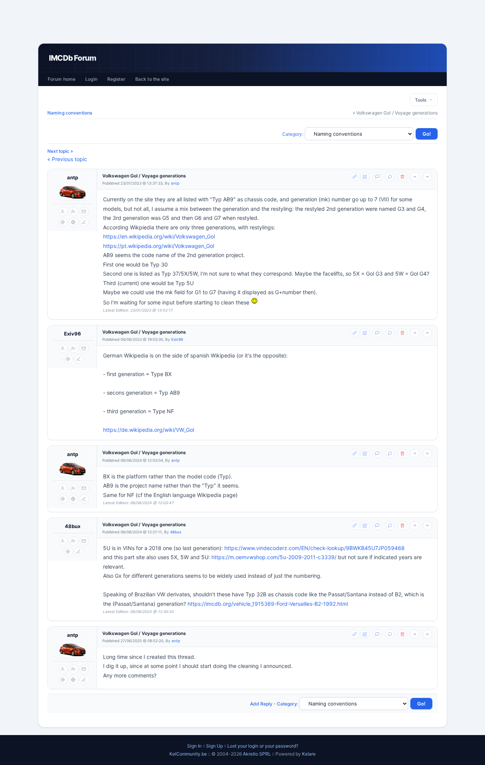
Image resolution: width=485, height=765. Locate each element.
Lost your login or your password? (262, 746)
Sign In (194, 746)
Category (292, 134)
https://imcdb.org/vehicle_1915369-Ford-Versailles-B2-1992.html (268, 603)
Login (91, 79)
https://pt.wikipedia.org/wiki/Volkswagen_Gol (158, 246)
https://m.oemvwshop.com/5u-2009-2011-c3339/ (273, 557)
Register (116, 79)
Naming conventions (69, 113)
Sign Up (214, 746)
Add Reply (261, 704)
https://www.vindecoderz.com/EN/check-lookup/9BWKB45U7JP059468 (314, 548)
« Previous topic (67, 159)
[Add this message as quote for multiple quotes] (390, 176)
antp (72, 177)
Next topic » (60, 151)
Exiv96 (72, 334)
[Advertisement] (242, 22)
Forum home (61, 79)
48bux (72, 526)
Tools (422, 100)
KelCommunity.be (188, 754)
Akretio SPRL (257, 754)
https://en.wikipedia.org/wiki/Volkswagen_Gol (159, 236)
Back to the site (152, 79)
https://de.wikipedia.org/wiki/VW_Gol (148, 429)
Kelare (309, 754)
